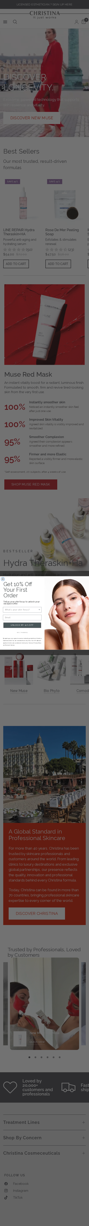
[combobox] (21, 609)
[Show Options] (39, 609)
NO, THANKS (22, 632)
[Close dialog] (3, 579)
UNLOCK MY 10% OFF (22, 625)
